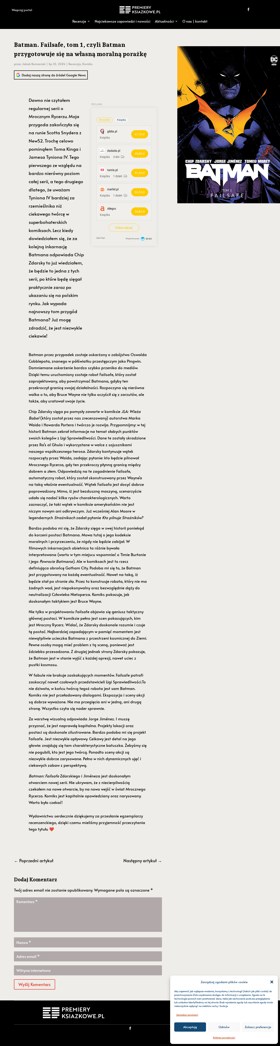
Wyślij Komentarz (34, 984)
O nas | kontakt (194, 21)
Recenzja (74, 64)
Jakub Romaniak (34, 64)
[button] (272, 982)
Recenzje (79, 21)
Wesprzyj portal (22, 10)
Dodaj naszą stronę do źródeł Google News (54, 75)
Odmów (224, 1027)
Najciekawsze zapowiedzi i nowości (122, 21)
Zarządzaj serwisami (187, 1014)
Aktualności (164, 21)
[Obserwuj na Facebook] (248, 9)
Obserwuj (262, 9)
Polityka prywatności (224, 1037)
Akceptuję (190, 1027)
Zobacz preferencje (258, 1027)
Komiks (87, 64)
